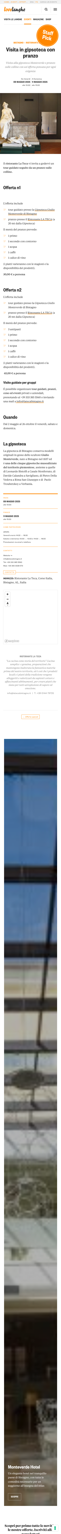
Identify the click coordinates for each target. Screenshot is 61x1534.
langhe (14, 10)
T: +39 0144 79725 (44, 693)
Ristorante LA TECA (40, 219)
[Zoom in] (7, 594)
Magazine (38, 19)
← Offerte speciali (30, 717)
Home (6, 2)
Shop (48, 19)
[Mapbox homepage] (11, 641)
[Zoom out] (7, 599)
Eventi (14, 2)
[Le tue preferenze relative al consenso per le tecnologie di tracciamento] (55, 1528)
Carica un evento (48, 2)
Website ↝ (7, 555)
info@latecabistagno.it (12, 559)
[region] (30, 617)
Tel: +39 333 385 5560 (12, 562)
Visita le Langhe (13, 19)
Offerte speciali (27, 2)
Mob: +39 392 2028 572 (13, 566)
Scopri (14, 1496)
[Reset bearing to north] (7, 604)
